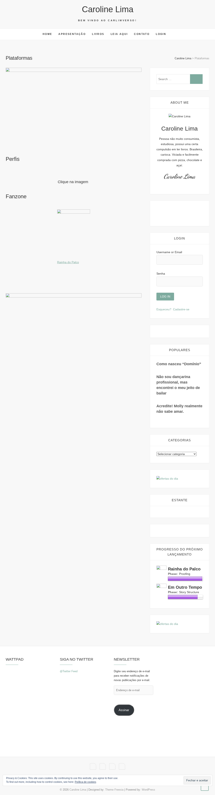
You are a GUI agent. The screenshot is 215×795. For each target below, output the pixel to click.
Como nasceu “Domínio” (178, 364)
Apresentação (72, 34)
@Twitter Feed (68, 671)
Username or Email (169, 252)
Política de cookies (85, 781)
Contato (141, 34)
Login (161, 34)
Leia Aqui (119, 34)
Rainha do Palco (68, 262)
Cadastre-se (181, 309)
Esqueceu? (163, 309)
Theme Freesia (114, 789)
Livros (98, 34)
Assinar (124, 710)
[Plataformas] (74, 110)
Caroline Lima (107, 9)
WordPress (148, 789)
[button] (74, 110)
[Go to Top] (205, 787)
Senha (160, 273)
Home (47, 34)
